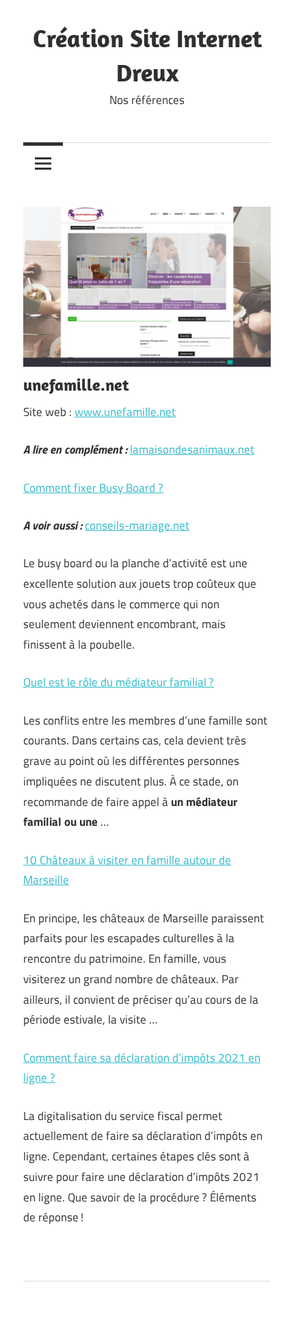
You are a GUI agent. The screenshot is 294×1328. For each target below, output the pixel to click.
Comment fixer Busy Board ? (93, 488)
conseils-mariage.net (137, 525)
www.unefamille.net (125, 412)
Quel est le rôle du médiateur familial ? (118, 682)
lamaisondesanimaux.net (192, 449)
